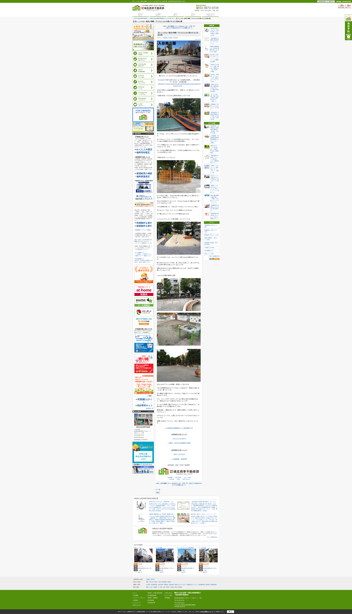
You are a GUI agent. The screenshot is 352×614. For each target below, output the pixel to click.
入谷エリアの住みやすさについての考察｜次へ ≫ (179, 28)
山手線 (148, 584)
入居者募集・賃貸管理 (179, 459)
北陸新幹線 (202, 584)
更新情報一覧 (149, 408)
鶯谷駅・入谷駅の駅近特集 (155, 593)
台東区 (158, 492)
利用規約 (135, 600)
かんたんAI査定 (144, 149)
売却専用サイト (145, 405)
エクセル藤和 (158, 547)
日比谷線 (160, 584)
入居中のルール (147, 254)
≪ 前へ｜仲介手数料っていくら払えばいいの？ (175, 26)
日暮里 (155, 587)
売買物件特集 (151, 602)
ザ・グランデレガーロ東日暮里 (185, 547)
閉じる (230, 611)
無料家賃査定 (143, 176)
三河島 (172, 587)
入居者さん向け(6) (209, 247)
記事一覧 (192, 26)
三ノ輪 (160, 587)
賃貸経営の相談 (144, 173)
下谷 (159, 582)
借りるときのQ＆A (179, 438)
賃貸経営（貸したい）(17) (211, 235)
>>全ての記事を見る (214, 256)
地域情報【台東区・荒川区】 (170, 37)
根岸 (167, 568)
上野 (164, 587)
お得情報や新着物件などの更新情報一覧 (179, 428)
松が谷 (146, 568)
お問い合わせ (186, 479)
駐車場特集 (151, 600)
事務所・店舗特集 (153, 597)
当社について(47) (209, 253)
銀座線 (207, 584)
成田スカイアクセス (180, 584)
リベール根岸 (202, 547)
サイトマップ (137, 602)
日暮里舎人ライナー (192, 584)
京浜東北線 (154, 584)
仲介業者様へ (139, 258)
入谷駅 (139, 570)
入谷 (151, 587)
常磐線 (166, 584)
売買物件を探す (144, 223)
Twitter (178, 479)
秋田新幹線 (214, 584)
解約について (147, 255)
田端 (167, 587)
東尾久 (169, 582)
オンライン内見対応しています (144, 243)
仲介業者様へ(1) (208, 250)
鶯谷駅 (161, 570)
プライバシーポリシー (139, 597)
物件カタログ (137, 605)
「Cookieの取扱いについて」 (206, 611)
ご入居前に (139, 254)
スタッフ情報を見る (212, 537)
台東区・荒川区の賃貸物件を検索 (179, 443)
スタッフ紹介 (187, 477)
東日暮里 (190, 568)
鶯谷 (147, 587)
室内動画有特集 (152, 595)
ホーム (135, 593)
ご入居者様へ (139, 252)
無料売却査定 (143, 152)
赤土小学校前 (178, 587)
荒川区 (186, 568)
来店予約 (138, 236)
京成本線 (171, 584)
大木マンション (137, 547)
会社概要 (170, 477)
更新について (139, 255)
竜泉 (156, 582)
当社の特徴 (178, 477)
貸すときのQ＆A (179, 454)
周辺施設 (167, 597)
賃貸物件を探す (144, 226)
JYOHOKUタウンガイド (142, 249)
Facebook (171, 479)
